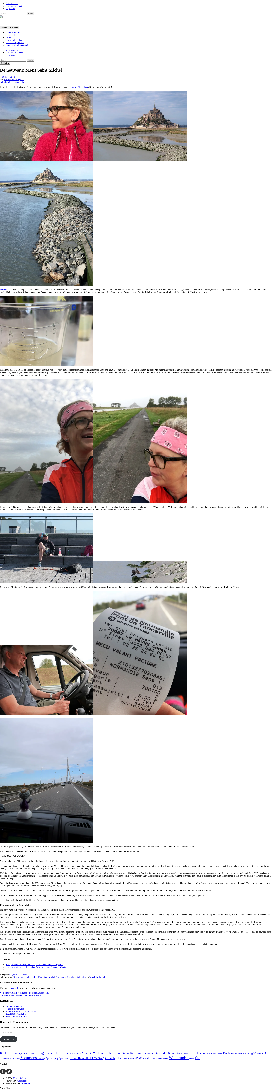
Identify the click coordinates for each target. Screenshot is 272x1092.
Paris (270, 1054)
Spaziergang (52, 1058)
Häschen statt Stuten (15, 1009)
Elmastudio (27, 1083)
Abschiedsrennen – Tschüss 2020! (21, 1011)
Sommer (27, 1058)
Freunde (149, 1053)
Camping (36, 1053)
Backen (4, 1053)
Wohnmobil (179, 1057)
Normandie (61, 977)
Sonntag (40, 1058)
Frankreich (24, 977)
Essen (78, 1053)
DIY (46, 1053)
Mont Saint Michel (46, 977)
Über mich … (12, 3)
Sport (61, 1058)
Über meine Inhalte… (15, 6)
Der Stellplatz (6, 289)
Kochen (218, 1053)
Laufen (9, 37)
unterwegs (99, 1058)
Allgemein (14, 974)
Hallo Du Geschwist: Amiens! (21, 995)
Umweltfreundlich (81, 1058)
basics (12, 1054)
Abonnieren (8, 1039)
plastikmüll (4, 1058)
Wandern (147, 1058)
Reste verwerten (14, 1058)
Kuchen (228, 1053)
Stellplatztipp (82, 977)
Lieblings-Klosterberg (78, 87)
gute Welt (176, 1053)
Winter (165, 1058)
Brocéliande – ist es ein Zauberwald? (24, 993)
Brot (26, 1053)
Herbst (185, 1054)
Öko (197, 1058)
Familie (114, 1053)
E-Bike (72, 1054)
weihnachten (158, 1058)
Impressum (10, 8)
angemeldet (14, 988)
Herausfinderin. (20, 1078)
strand (67, 1058)
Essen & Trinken (92, 1053)
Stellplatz (71, 977)
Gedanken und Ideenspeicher (19, 45)
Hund (193, 1053)
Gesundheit (162, 1053)
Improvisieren (206, 1053)
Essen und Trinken (14, 40)
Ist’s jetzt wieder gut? (15, 1006)
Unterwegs (10, 35)
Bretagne (19, 1053)
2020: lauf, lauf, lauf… (16, 1014)
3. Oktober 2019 (7, 77)
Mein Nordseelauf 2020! (17, 1016)
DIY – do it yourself (15, 42)
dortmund (62, 1053)
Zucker (192, 1058)
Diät (52, 1053)
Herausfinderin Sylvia (14, 79)
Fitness (15, 977)
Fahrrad (106, 1054)
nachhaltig (246, 1053)
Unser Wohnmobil (14, 32)
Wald (139, 1058)
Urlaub (110, 1058)
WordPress (22, 1081)
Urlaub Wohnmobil (98, 977)
